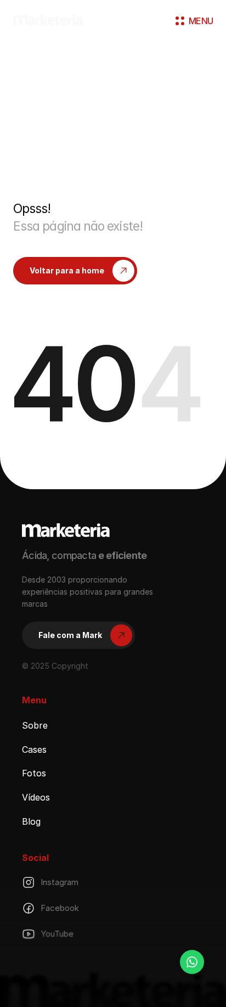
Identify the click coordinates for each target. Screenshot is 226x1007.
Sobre (35, 725)
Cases (34, 748)
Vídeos (36, 797)
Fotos (34, 773)
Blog (31, 821)
